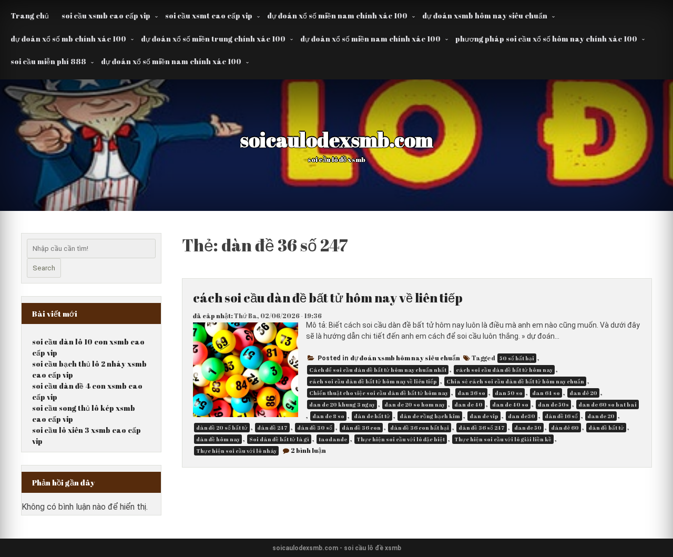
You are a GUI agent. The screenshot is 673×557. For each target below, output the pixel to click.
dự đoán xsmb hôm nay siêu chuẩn (484, 16)
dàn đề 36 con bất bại (419, 427)
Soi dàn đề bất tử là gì (279, 439)
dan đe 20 (601, 416)
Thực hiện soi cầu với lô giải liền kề (503, 439)
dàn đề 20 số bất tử (222, 427)
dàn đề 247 (272, 427)
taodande (333, 439)
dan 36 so (471, 393)
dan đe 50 (528, 427)
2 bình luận (308, 450)
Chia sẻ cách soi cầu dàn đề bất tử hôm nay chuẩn (515, 381)
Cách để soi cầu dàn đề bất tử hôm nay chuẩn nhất (377, 369)
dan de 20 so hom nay (414, 404)
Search (44, 268)
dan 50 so (509, 393)
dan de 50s (553, 404)
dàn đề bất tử (606, 427)
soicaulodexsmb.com (336, 139)
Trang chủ (30, 16)
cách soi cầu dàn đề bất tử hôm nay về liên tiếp (328, 297)
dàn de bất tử (372, 416)
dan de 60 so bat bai (607, 404)
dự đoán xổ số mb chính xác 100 (68, 39)
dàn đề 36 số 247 (481, 427)
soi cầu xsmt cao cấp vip (208, 16)
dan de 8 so (328, 416)
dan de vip (484, 416)
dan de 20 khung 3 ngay (342, 404)
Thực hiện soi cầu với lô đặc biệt (400, 439)
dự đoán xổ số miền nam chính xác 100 (337, 16)
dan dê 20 (583, 393)
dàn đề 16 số (561, 416)
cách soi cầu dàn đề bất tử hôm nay (504, 369)
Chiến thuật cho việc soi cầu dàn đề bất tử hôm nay (378, 393)
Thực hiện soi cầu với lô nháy (236, 450)
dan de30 (521, 416)
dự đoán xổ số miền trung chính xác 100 (213, 39)
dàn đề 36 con (361, 427)
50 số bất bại (516, 358)
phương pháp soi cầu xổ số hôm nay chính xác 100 (546, 39)
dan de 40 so (510, 404)
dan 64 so (546, 393)
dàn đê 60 (565, 427)
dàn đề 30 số (314, 427)
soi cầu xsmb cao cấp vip (106, 16)
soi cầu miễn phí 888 (48, 61)
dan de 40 (468, 404)
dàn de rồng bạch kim (430, 416)
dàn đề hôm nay (218, 439)
